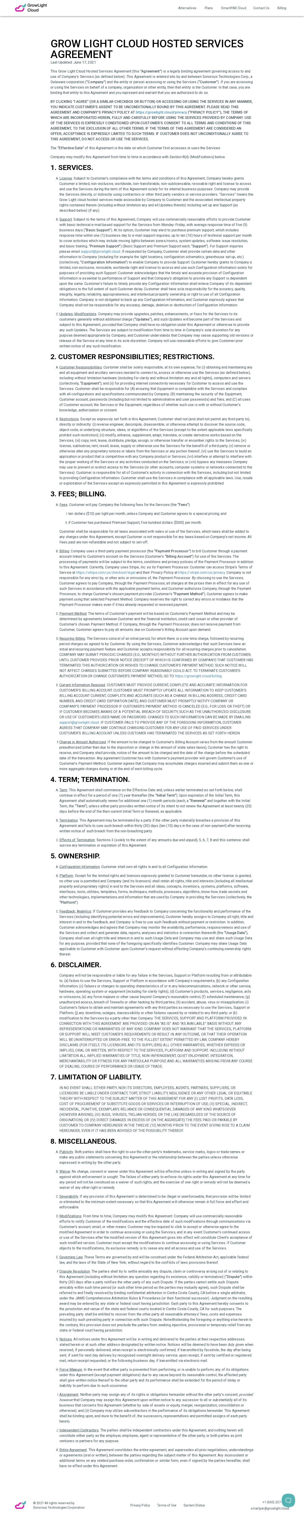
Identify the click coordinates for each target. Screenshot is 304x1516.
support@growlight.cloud (100, 251)
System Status (194, 1505)
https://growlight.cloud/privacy (161, 112)
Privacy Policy (140, 1505)
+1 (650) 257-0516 (275, 1502)
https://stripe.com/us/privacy (201, 572)
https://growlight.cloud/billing (198, 676)
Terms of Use (166, 1505)
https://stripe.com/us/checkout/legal (105, 572)
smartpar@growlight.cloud (270, 1508)
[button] (187, 8)
